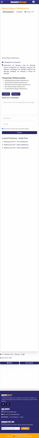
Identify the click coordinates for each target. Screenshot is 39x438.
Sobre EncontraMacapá (9, 412)
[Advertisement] (19, 35)
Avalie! (20, 12)
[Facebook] (3, 404)
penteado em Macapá (17, 71)
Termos (14, 434)
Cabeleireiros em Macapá (12, 62)
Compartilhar (9, 12)
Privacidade (19, 434)
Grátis (21, 417)
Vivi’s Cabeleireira (22, 142)
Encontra (18, 2)
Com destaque (14, 417)
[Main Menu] (2, 2)
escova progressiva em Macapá (14, 67)
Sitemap (25, 434)
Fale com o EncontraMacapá (11, 414)
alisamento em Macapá (12, 65)
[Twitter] (8, 404)
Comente (30, 363)
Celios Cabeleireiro (23, 148)
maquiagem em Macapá (18, 69)
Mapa (10, 363)
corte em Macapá (28, 65)
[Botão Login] (33, 2)
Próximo (15, 94)
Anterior (6, 94)
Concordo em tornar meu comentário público (16, 128)
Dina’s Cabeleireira (22, 145)
